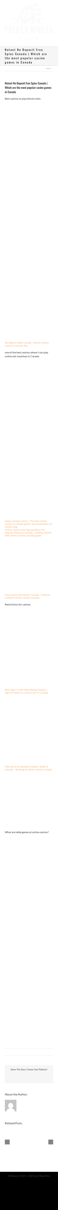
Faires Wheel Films (41, 1172)
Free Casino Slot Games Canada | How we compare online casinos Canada (27, 593)
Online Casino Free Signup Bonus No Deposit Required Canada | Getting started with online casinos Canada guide (28, 529)
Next (48, 65)
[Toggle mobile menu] (52, 38)
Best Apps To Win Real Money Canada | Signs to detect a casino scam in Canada (26, 688)
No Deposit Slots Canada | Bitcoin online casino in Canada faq (27, 341)
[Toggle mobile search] (46, 38)
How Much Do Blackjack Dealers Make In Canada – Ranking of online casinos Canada (28, 765)
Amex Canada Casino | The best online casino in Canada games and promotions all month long (28, 520)
